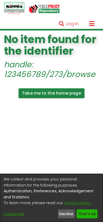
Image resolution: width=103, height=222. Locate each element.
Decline (66, 213)
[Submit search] (61, 24)
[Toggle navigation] (91, 24)
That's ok (87, 213)
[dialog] (51, 198)
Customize (14, 213)
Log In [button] (72, 24)
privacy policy (77, 202)
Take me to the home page (51, 93)
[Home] (14, 8)
